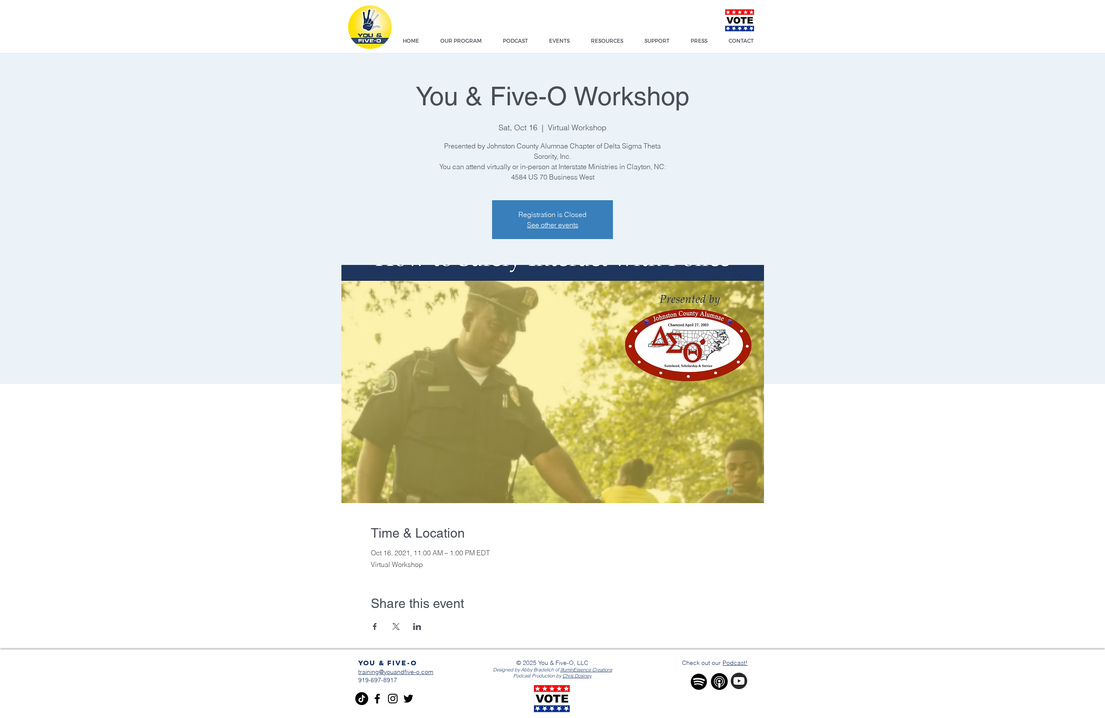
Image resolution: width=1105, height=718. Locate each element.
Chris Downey (576, 676)
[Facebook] (377, 698)
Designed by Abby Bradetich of (526, 670)
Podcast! (735, 663)
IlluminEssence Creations (586, 670)
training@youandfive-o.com (395, 672)
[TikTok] (361, 698)
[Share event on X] (396, 626)
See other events (552, 224)
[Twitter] (408, 698)
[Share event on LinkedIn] (417, 626)
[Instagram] (392, 698)
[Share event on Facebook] (375, 626)
